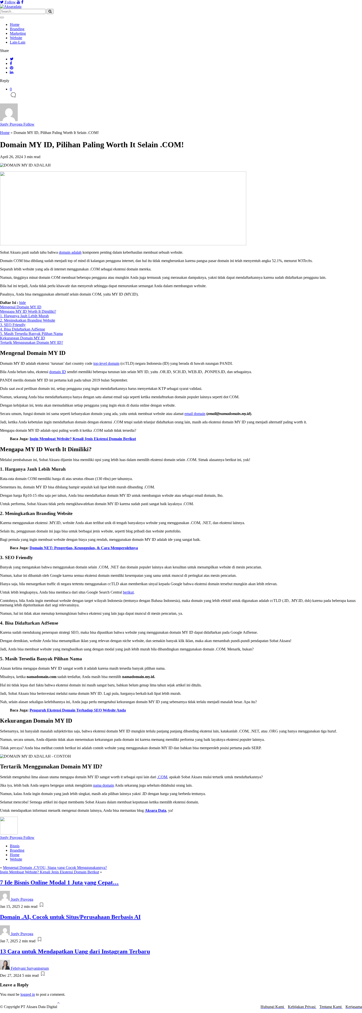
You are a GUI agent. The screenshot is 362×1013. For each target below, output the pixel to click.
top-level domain (106, 363)
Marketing (18, 33)
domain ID (57, 372)
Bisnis (14, 846)
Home (14, 24)
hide (22, 302)
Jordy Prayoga (17, 124)
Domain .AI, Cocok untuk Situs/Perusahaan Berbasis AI (70, 917)
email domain (194, 414)
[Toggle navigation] (2, 17)
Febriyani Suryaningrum (30, 968)
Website (16, 38)
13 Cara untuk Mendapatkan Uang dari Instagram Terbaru (75, 951)
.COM (162, 777)
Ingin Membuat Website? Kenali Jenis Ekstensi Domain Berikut (49, 872)
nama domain (103, 785)
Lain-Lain (17, 42)
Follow (10, 2)
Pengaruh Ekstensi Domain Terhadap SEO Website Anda (78, 710)
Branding (17, 29)
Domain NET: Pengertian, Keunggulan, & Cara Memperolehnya (84, 548)
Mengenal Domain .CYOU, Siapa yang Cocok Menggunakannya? (55, 867)
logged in (27, 994)
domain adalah (70, 252)
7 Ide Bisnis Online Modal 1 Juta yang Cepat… (59, 882)
